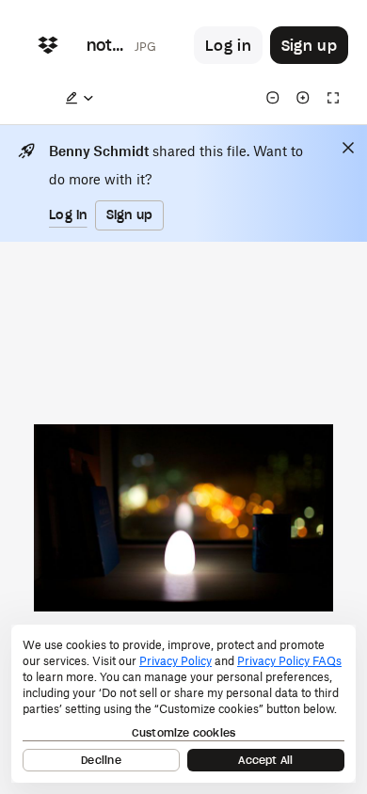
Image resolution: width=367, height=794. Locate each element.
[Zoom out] (273, 98)
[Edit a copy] (79, 98)
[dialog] (183, 704)
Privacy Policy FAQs (289, 661)
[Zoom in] (303, 98)
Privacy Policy (175, 661)
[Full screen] (333, 98)
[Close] (348, 148)
